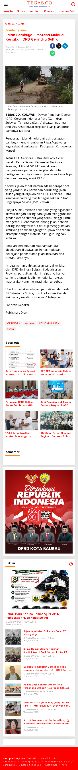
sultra (10, 329)
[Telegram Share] (65, 46)
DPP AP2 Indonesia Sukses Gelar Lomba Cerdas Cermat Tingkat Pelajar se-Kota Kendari (55, 372)
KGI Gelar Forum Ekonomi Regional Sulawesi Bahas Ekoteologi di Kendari (55, 435)
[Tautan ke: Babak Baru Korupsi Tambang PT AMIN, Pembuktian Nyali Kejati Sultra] (39, 590)
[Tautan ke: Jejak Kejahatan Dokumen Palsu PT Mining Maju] (13, 636)
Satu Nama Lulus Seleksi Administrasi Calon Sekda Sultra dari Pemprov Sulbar (20, 372)
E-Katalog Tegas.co (30, 764)
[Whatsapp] (52, 53)
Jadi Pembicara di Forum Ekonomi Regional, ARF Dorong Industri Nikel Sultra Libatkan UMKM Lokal (55, 404)
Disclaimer (51, 764)
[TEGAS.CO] (39, 4)
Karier (64, 764)
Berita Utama (18, 49)
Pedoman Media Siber (57, 761)
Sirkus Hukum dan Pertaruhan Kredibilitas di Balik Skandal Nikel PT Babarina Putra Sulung (45, 650)
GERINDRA (13, 323)
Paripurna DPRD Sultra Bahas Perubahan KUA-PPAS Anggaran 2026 (19, 404)
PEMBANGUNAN (49, 323)
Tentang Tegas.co (30, 761)
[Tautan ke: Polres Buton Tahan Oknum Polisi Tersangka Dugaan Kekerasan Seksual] (13, 690)
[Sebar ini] (52, 46)
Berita (8, 49)
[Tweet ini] (58, 46)
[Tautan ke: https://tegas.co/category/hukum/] (71, 564)
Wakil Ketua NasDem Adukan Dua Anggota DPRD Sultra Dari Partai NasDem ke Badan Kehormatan (19, 435)
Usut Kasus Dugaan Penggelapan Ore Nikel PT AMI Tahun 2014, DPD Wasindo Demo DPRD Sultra (46, 704)
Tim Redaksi (9, 761)
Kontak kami (47, 758)
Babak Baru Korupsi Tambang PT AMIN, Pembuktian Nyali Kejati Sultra (32, 615)
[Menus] (6, 4)
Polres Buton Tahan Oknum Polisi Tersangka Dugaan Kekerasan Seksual (46, 686)
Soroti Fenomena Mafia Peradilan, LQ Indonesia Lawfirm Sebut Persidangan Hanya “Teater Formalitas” (46, 722)
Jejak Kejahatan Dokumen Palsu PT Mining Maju (44, 633)
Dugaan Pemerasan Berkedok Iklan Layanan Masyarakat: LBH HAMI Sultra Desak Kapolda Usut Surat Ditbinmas (46, 668)
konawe (29, 323)
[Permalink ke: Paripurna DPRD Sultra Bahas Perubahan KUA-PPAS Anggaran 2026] (21, 389)
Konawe (30, 49)
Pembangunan (16, 30)
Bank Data (9, 764)
